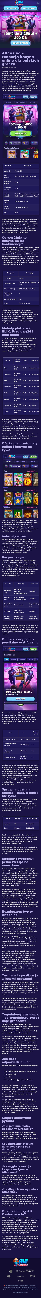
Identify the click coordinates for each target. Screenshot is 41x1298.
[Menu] (38, 3)
